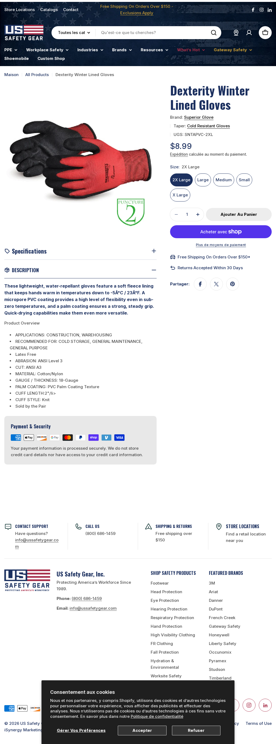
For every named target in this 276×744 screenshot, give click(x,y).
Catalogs (49, 9)
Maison (11, 74)
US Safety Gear (35, 723)
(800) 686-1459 (100, 533)
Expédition (179, 154)
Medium (224, 179)
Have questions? (36, 540)
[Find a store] (236, 32)
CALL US (92, 526)
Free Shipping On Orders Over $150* (214, 257)
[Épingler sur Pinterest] (232, 284)
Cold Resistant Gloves (208, 125)
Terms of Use (259, 723)
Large (203, 179)
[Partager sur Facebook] (200, 284)
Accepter (142, 730)
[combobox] (136, 32)
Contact (70, 9)
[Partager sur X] (216, 284)
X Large (180, 194)
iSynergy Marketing (23, 729)
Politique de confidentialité (157, 716)
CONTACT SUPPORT (31, 526)
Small (244, 179)
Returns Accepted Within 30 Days (210, 267)
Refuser (196, 730)
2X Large (181, 179)
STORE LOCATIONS (242, 526)
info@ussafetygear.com (93, 608)
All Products (37, 74)
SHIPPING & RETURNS (174, 526)
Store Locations (19, 9)
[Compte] (249, 32)
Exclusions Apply (136, 12)
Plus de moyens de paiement (221, 245)
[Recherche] (214, 32)
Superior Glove (198, 117)
